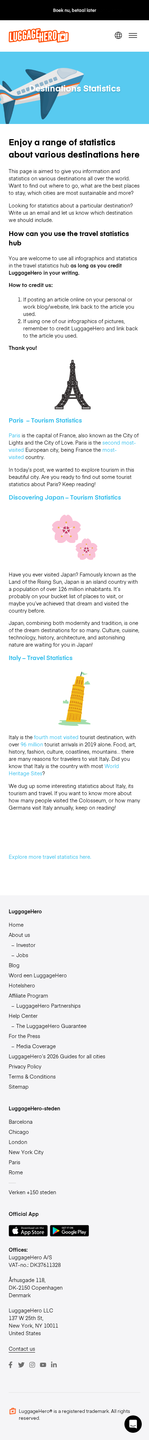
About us (19, 934)
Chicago (19, 1131)
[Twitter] (21, 1364)
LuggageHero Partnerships (48, 1005)
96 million (32, 744)
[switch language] (118, 35)
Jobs (22, 955)
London (18, 1141)
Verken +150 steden (32, 1192)
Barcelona (21, 1121)
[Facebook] (10, 1364)
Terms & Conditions (32, 1076)
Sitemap (19, 1086)
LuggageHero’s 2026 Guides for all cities (57, 1056)
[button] (133, 1424)
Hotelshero (22, 985)
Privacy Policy (25, 1066)
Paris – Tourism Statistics (46, 420)
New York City (26, 1152)
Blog (14, 965)
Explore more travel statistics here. (51, 856)
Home (16, 924)
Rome (16, 1172)
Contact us (22, 1348)
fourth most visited (56, 737)
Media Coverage (36, 1046)
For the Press (24, 1036)
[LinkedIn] (54, 1364)
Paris (14, 435)
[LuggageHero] (39, 40)
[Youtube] (43, 1364)
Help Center (23, 1015)
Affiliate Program (28, 995)
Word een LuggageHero (38, 975)
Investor (25, 944)
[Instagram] (32, 1364)
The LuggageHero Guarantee (51, 1025)
